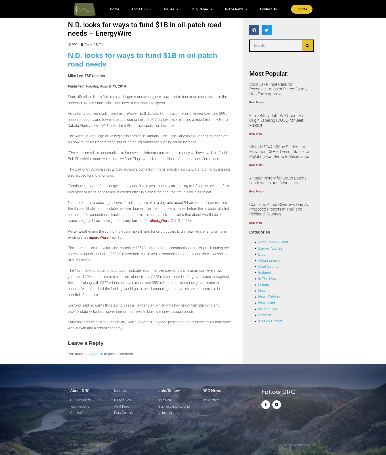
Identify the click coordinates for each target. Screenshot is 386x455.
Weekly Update (270, 321)
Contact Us (268, 9)
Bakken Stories (270, 248)
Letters (263, 285)
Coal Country (268, 266)
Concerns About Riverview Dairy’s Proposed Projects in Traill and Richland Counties (278, 209)
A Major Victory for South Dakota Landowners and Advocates (278, 180)
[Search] (307, 45)
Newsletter (266, 303)
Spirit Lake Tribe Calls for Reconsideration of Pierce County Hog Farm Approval (278, 89)
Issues (169, 9)
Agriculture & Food (273, 242)
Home (114, 9)
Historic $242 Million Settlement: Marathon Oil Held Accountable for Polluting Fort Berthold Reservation (279, 151)
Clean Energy (269, 260)
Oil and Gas (267, 309)
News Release (270, 297)
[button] (254, 30)
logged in (95, 354)
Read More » (256, 102)
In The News (234, 9)
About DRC (139, 9)
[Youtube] (276, 404)
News (262, 291)
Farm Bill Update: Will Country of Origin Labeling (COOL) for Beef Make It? (277, 120)
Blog (262, 254)
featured (264, 272)
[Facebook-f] (265, 404)
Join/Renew (199, 9)
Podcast (264, 315)
